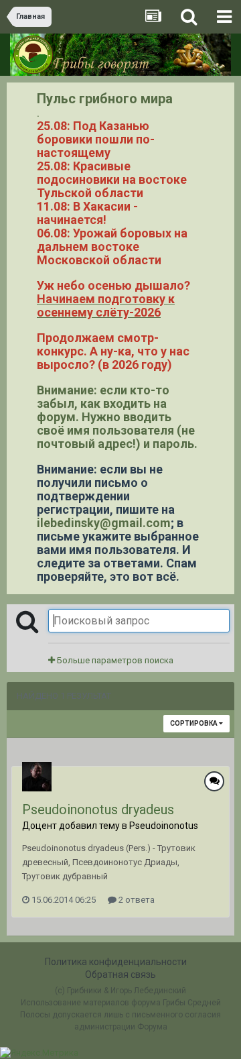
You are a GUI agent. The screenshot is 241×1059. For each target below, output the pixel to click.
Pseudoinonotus (163, 825)
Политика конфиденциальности (116, 961)
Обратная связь (120, 974)
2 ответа (135, 900)
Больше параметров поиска (114, 660)
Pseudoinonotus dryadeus (98, 809)
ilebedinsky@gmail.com (104, 523)
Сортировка (194, 723)
